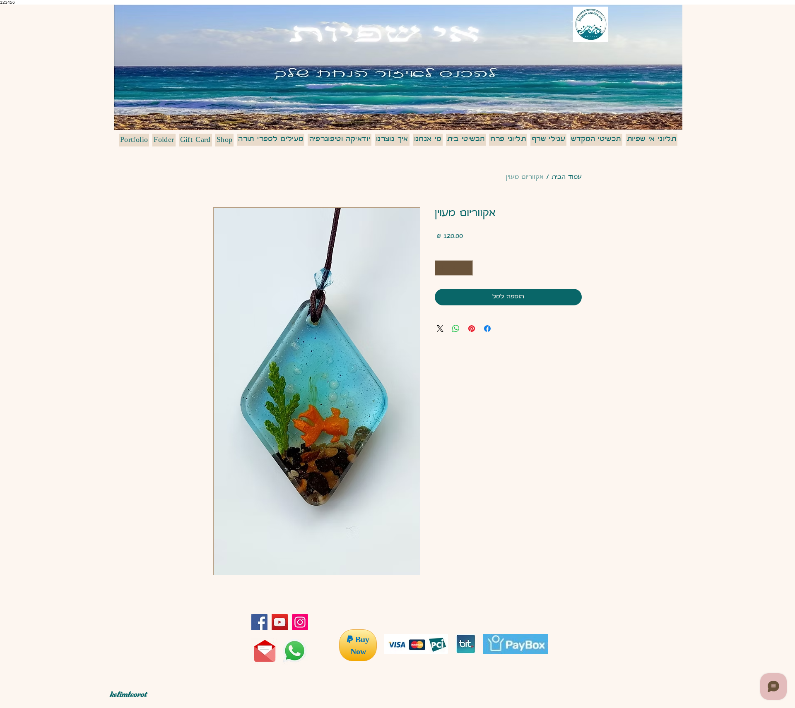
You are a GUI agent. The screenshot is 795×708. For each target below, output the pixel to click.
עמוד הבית (567, 177)
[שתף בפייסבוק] (487, 329)
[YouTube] (280, 622)
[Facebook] (259, 622)
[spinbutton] (453, 268)
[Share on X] (440, 329)
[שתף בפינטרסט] (472, 329)
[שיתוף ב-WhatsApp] (456, 329)
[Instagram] (300, 622)
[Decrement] (466, 268)
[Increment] (441, 268)
